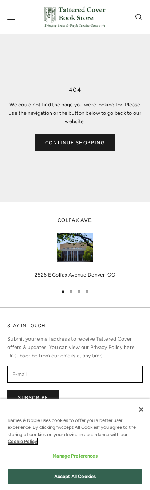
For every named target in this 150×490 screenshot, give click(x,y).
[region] (75, 247)
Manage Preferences (74, 456)
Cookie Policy (22, 441)
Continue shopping (75, 142)
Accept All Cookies (75, 476)
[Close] (141, 409)
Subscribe (33, 397)
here (129, 347)
